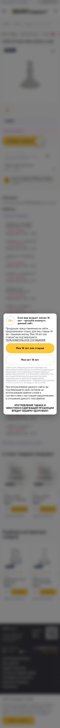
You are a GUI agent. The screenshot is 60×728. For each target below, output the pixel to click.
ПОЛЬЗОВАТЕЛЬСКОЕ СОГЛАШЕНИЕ (25, 340)
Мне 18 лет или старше (30, 348)
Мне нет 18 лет (30, 359)
